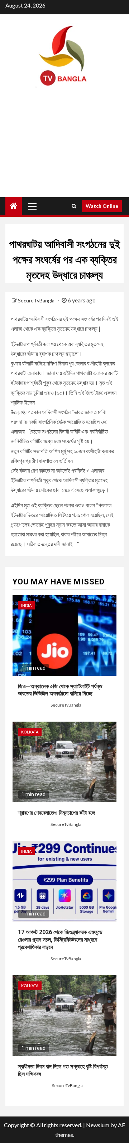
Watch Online (102, 206)
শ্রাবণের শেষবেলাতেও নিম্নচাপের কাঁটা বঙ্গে (56, 812)
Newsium (97, 1125)
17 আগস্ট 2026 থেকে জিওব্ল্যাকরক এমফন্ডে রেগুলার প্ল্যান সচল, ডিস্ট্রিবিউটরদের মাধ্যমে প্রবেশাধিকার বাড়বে (60, 940)
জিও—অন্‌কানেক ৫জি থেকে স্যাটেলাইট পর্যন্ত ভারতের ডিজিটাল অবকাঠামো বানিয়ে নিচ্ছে (60, 690)
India (26, 605)
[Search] (74, 206)
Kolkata (29, 732)
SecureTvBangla (37, 300)
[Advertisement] (64, 148)
